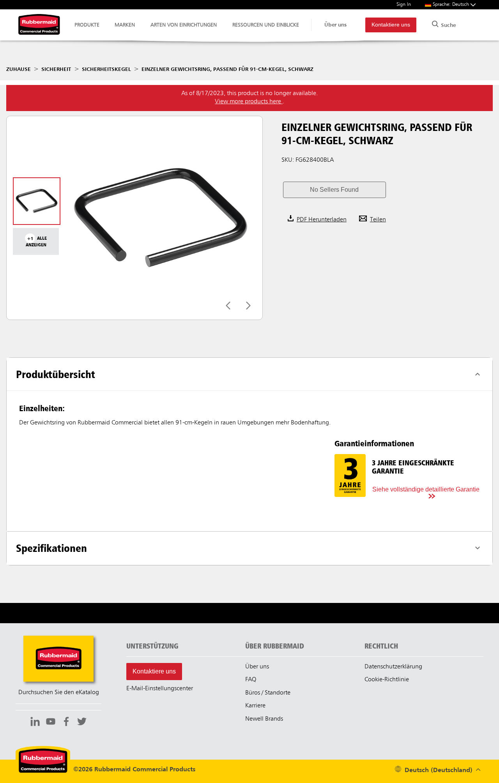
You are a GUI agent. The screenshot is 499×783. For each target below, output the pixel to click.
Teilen (378, 220)
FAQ (250, 680)
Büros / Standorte (267, 693)
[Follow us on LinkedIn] (35, 722)
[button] (334, 190)
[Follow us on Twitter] (82, 722)
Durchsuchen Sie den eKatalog (58, 692)
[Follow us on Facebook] (66, 722)
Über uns (335, 25)
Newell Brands (264, 719)
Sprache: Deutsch (452, 4)
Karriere (255, 706)
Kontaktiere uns (391, 25)
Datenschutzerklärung (393, 667)
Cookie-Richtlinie (387, 680)
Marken (125, 25)
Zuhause (18, 69)
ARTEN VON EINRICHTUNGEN (183, 25)
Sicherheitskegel (106, 69)
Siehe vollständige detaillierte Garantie (426, 489)
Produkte (86, 25)
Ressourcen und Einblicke (265, 25)
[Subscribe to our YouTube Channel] (51, 722)
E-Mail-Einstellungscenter (159, 689)
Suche (447, 25)
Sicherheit (56, 69)
